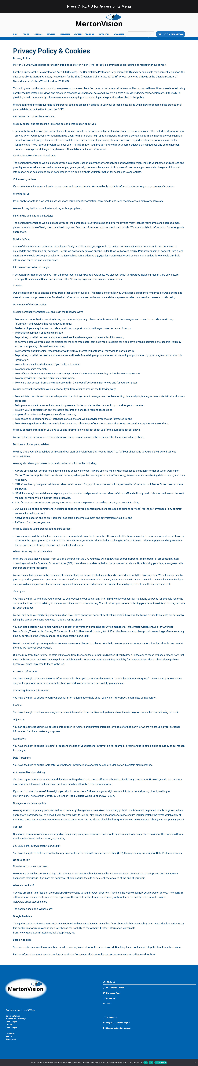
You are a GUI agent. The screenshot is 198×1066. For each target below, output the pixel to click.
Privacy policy (161, 1062)
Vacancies (119, 34)
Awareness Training (84, 34)
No (151, 1062)
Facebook (10, 1033)
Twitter (9, 1036)
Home (15, 34)
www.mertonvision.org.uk (153, 93)
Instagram (11, 1039)
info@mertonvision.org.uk (117, 1022)
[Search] (151, 34)
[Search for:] (141, 34)
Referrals (38, 34)
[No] (195, 1062)
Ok (146, 1062)
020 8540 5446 (111, 1017)
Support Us (104, 34)
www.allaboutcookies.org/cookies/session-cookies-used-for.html (118, 954)
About (26, 34)
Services (51, 34)
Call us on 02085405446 (170, 34)
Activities (65, 34)
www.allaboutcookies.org (32, 901)
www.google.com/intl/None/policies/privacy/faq (47, 932)
